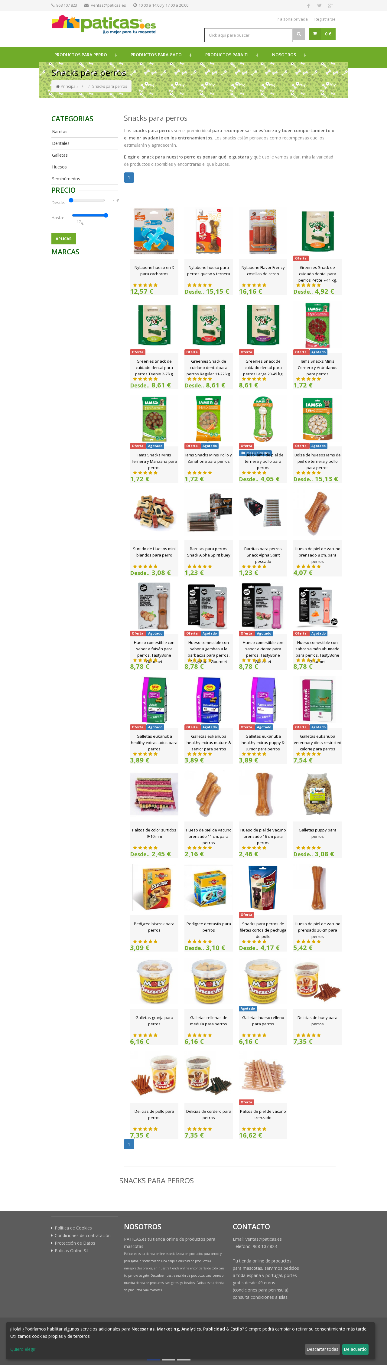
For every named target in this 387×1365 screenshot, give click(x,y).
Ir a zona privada (292, 19)
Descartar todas (322, 1349)
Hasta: (58, 217)
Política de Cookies (73, 1228)
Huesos (59, 167)
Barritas (59, 131)
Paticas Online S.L (72, 1250)
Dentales (61, 143)
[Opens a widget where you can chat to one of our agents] (22, 1354)
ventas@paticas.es (108, 5)
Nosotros (284, 54)
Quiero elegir (22, 1349)
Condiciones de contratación (83, 1235)
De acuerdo (355, 1349)
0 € (328, 34)
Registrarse (325, 19)
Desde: (59, 202)
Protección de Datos (75, 1243)
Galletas (60, 155)
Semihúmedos (66, 178)
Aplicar (64, 238)
